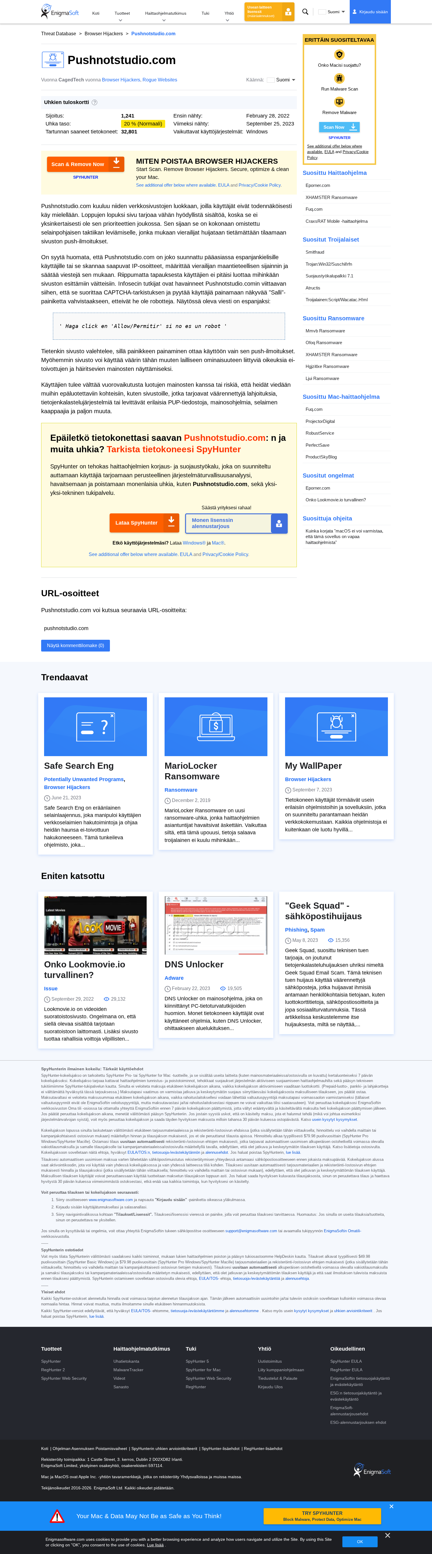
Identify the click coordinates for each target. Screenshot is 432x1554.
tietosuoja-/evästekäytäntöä (256, 1279)
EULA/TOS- (209, 1279)
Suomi (333, 11)
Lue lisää (155, 1545)
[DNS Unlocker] (216, 925)
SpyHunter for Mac (203, 1369)
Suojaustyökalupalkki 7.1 (329, 275)
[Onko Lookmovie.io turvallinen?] (95, 925)
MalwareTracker (128, 1369)
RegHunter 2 (53, 1369)
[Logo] (60, 11)
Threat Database (58, 33)
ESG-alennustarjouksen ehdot (358, 1422)
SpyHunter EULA (346, 1361)
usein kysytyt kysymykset (334, 1120)
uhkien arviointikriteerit (353, 1311)
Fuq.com (314, 209)
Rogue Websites (160, 79)
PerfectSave (317, 445)
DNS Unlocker (194, 964)
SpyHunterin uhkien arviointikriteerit (164, 1448)
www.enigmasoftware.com (111, 1200)
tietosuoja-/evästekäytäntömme (197, 1311)
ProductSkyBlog (321, 456)
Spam (317, 930)
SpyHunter (51, 1361)
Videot (119, 1378)
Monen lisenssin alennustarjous (212, 523)
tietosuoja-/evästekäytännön (176, 1153)
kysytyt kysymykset (311, 1311)
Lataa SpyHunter (136, 523)
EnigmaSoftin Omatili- (342, 1231)
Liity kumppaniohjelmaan (281, 1369)
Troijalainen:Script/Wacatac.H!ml (337, 299)
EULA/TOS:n (139, 1153)
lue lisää (293, 1153)
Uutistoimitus (270, 1361)
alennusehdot (216, 1153)
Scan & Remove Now (77, 164)
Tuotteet (122, 13)
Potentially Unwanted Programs (84, 779)
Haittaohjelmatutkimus (165, 13)
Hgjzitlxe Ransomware (327, 366)
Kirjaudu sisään (373, 11)
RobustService (320, 433)
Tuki (205, 13)
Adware (174, 978)
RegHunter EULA (346, 1369)
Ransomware (181, 790)
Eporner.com (318, 185)
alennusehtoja (297, 1279)
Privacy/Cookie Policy (260, 184)
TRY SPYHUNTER (322, 1516)
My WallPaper (313, 766)
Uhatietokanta (126, 1361)
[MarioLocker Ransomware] (216, 726)
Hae (305, 12)
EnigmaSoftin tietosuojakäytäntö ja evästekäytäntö (360, 1381)
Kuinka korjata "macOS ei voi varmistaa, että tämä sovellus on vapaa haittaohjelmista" (344, 536)
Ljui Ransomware (322, 378)
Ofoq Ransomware (324, 342)
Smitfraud (315, 251)
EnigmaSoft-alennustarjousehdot (349, 1410)
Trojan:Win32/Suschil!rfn (329, 264)
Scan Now (334, 127)
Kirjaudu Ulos (270, 1386)
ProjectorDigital (320, 421)
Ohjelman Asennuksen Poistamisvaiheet (90, 1448)
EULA (223, 184)
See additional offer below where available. (176, 184)
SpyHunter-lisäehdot (221, 1448)
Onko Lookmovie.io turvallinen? (336, 499)
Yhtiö (229, 13)
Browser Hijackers (104, 33)
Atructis (313, 287)
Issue (51, 989)
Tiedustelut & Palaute (277, 1378)
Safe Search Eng (79, 766)
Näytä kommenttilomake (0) (75, 645)
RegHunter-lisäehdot (263, 1448)
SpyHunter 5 (197, 1361)
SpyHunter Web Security (64, 1378)
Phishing (296, 930)
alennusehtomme (244, 1311)
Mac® (218, 542)
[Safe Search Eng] (95, 726)
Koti (95, 13)
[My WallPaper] (336, 726)
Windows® (194, 542)
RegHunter (196, 1386)
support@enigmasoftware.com (251, 1231)
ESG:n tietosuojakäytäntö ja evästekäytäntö (356, 1396)
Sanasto (121, 1386)
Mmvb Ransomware (325, 330)
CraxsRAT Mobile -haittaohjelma (337, 221)
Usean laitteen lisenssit (260, 11)
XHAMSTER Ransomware (331, 197)
